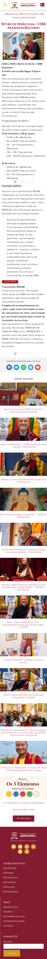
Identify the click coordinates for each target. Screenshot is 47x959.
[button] (9, 367)
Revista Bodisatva (11, 892)
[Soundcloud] (33, 846)
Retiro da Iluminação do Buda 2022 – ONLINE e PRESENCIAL (23, 515)
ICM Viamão (8, 873)
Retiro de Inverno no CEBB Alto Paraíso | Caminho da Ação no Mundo (23, 410)
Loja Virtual (8, 926)
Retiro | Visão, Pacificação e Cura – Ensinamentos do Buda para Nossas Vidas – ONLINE (23, 625)
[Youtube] (20, 846)
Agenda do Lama (10, 907)
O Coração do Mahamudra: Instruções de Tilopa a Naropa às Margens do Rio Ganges (24, 768)
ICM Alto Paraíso (10, 878)
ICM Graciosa (9, 887)
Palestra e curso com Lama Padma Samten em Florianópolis (23, 480)
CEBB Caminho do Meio (29, 14)
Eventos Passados (28, 18)
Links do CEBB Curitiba (23, 809)
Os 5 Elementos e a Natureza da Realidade (23, 802)
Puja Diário (8, 912)
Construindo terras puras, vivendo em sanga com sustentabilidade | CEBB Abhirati (23, 550)
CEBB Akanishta (11, 14)
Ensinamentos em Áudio (14, 917)
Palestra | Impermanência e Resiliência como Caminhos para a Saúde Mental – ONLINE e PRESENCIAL (23, 587)
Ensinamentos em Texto (13, 921)
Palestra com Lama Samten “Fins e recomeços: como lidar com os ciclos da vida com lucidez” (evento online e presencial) (23, 732)
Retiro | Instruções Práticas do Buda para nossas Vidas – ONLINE (23, 696)
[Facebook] (13, 846)
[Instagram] (26, 846)
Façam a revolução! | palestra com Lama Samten (23, 661)
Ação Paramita (9, 868)
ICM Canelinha (9, 882)
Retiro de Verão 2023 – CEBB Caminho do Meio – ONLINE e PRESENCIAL (24, 445)
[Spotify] (20, 851)
